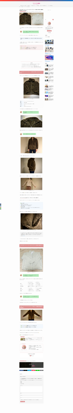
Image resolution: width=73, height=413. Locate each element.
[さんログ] (36, 3)
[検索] (53, 1)
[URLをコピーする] (41, 370)
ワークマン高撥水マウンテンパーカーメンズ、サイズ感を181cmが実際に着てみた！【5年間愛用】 (34, 338)
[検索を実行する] (53, 19)
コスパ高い (27, 11)
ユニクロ (31, 11)
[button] (21, 370)
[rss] (51, 1)
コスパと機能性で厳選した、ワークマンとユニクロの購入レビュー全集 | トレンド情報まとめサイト (31, 378)
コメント (21, 385)
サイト (21, 397)
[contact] (52, 1)
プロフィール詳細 (49, 30)
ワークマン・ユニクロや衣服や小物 (22, 11)
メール (21, 395)
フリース (29, 11)
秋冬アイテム (33, 11)
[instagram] (49, 32)
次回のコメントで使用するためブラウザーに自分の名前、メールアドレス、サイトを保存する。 (30, 399)
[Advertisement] (31, 56)
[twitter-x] (50, 1)
